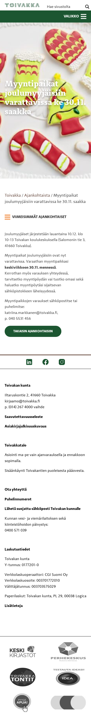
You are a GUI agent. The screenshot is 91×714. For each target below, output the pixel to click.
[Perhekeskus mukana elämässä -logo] (68, 651)
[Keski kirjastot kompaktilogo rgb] (23, 646)
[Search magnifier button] (87, 6)
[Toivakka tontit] (23, 677)
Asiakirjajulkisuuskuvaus (25, 426)
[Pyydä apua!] (23, 702)
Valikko (71, 16)
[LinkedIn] (29, 362)
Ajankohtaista (37, 195)
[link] (35, 217)
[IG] (61, 362)
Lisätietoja (14, 606)
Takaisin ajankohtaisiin (33, 331)
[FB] (45, 362)
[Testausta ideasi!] (68, 677)
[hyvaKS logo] (68, 699)
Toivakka (22, 5)
